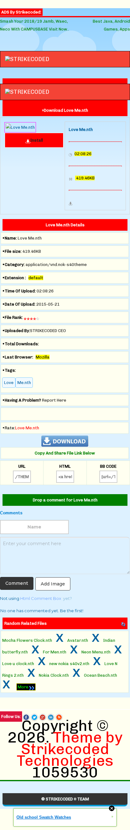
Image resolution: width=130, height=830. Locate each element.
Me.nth (24, 382)
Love (9, 382)
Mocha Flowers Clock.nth (27, 640)
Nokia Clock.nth (54, 675)
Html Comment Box (40, 598)
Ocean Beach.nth (100, 675)
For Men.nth (54, 652)
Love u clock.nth (18, 663)
